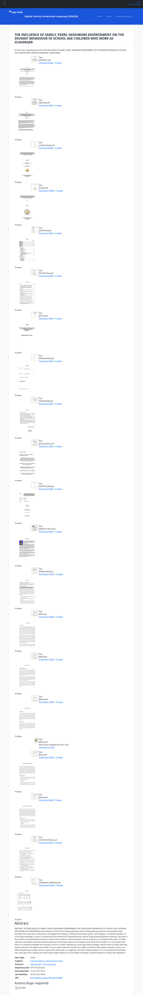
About (109, 16)
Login (138, 2)
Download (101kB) (46, 574)
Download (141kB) (46, 747)
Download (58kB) (46, 404)
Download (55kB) (46, 361)
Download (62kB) (46, 489)
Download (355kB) (46, 885)
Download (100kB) (46, 617)
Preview (58, 63)
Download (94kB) (46, 531)
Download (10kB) (46, 318)
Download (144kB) (46, 190)
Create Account (134, 4)
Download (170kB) (46, 659)
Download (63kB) (46, 63)
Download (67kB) (46, 276)
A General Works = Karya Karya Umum (46, 961)
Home (99, 16)
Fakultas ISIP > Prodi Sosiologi (43, 964)
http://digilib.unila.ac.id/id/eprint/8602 (46, 977)
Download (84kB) (46, 148)
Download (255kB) (46, 757)
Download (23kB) (46, 446)
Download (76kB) (46, 233)
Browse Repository (124, 16)
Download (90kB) (46, 800)
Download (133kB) (46, 702)
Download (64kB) (46, 105)
